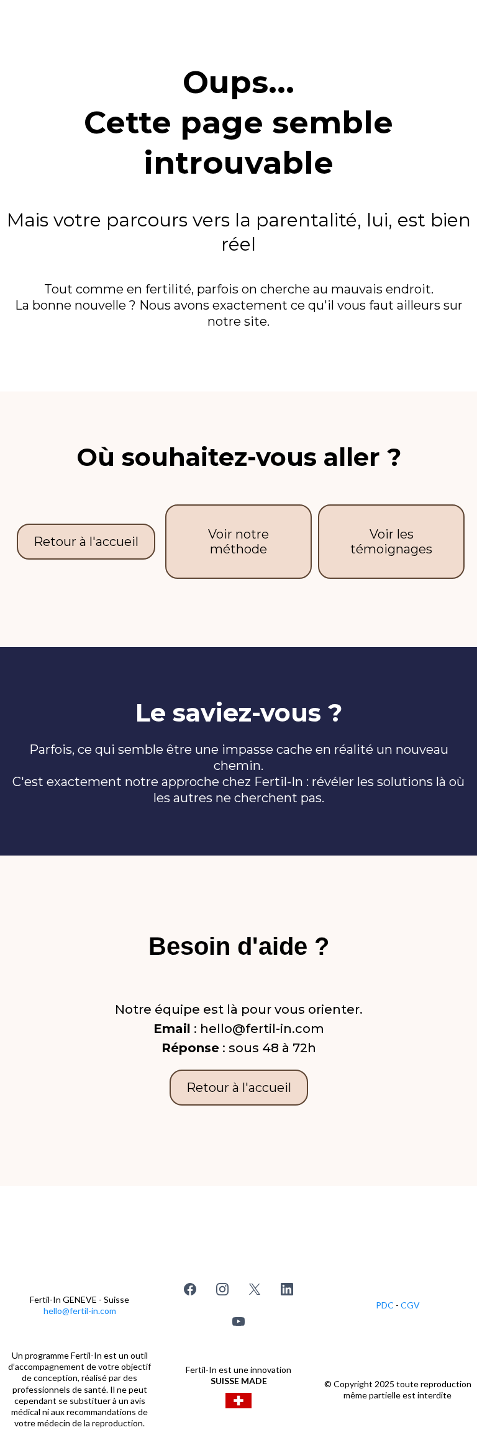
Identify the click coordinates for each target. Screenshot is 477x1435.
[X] (254, 1289)
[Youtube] (238, 1321)
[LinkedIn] (287, 1289)
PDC (386, 1305)
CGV (410, 1305)
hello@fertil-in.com (79, 1310)
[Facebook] (190, 1289)
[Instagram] (222, 1289)
